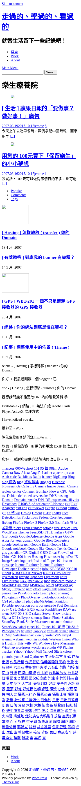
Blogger (45, 482)
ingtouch (26, 561)
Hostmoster (52, 557)
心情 (61, 689)
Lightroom (51, 577)
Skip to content (12, 4)
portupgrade (47, 605)
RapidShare (53, 609)
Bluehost (58, 482)
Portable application (16, 605)
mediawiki (35, 581)
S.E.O (26, 613)
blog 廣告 (9, 482)
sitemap (36, 617)
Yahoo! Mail (33, 651)
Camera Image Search (50, 486)
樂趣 (28, 711)
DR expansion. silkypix (62, 500)
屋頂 (10, 689)
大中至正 (13, 684)
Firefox (18, 522)
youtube (7, 656)
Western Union (60, 639)
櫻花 (36, 711)
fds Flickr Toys (27, 517)
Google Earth (40, 544)
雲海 (37, 738)
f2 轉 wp (13, 513)
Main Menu (10, 68)
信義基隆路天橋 (53, 662)
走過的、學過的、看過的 (48, 770)
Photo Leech (39, 593)
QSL (13, 609)
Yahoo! (18, 651)
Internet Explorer (27, 565)
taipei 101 (34, 627)
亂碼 (67, 656)
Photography (11, 597)
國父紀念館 (38, 678)
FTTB (49, 532)
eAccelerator (41, 504)
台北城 (42, 673)
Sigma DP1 (10, 617)
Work (15, 56)
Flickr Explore (32, 528)
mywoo (19, 589)
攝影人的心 (27, 694)
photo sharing (59, 593)
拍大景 (11, 694)
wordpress (23, 647)
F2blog (26, 513)
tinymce (26, 631)
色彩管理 (59, 727)
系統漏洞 (45, 721)
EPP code (57, 504)
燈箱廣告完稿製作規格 (43, 716)
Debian (12, 496)
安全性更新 (66, 684)
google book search (15, 544)
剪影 (63, 667)
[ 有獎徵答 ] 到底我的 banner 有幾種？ (38, 257)
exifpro (50, 508)
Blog (71, 477)
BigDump (60, 477)
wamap (7, 639)
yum (17, 656)
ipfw (45, 569)
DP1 (41, 500)
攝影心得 (44, 694)
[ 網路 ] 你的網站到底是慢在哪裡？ (35, 327)
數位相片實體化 (27, 700)
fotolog (48, 528)
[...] (12, 136)
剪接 (71, 667)
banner (47, 477)
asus (72, 473)
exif (67, 504)
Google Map (59, 544)
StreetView (10, 627)
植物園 (59, 705)
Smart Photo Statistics (58, 617)
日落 (13, 705)
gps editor (15, 552)
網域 (56, 721)
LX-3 (23, 581)
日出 (55, 700)
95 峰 (44, 468)
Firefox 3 (30, 522)
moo (47, 581)
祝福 (21, 721)
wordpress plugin (43, 647)
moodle (70, 581)
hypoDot (67, 557)
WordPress (39, 778)
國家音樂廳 (19, 678)
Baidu (37, 477)
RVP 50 (16, 613)
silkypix (24, 617)
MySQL (8, 589)
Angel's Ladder (41, 473)
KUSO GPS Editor (56, 573)
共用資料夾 (34, 667)
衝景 (36, 732)
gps (4, 552)
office (37, 589)
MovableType (12, 585)
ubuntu (74, 631)
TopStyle (39, 631)
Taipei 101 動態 (53, 627)
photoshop (49, 597)
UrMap (7, 635)
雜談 (25, 738)
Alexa (25, 473)
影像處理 (41, 689)
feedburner (65, 517)
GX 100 (17, 557)
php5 (29, 601)
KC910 (71, 569)
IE (76, 557)
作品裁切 (32, 662)
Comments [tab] (18, 195)
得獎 (53, 689)
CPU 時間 (68, 491)
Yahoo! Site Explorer (58, 651)
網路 (64, 721)
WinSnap (8, 647)
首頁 (14, 52)
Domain (7, 500)
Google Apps (52, 536)
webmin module (36, 639)
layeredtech (10, 577)
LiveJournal (10, 581)
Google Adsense (31, 536)
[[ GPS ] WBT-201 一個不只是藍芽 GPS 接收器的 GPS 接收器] (15, 291)
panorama (65, 589)
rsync (5, 613)
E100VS (24, 504)
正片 (45, 711)
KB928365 (57, 569)
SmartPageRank (13, 622)
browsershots (11, 486)
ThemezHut (10, 782)
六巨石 (19, 667)
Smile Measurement (40, 622)
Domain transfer (25, 500)
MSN (50, 585)
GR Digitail (30, 552)
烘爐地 (19, 716)
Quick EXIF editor (31, 609)
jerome (39, 126)
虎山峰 (11, 732)
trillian (63, 631)
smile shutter (63, 622)
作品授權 (17, 662)
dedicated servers (30, 496)
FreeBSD (37, 532)
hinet (27, 557)
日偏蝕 (45, 700)
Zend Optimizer (32, 656)
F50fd (56, 513)
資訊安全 (65, 732)
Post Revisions (67, 605)
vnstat (49, 635)
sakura (36, 613)
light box (36, 577)
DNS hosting (58, 496)
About (15, 60)
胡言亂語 (44, 727)
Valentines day (23, 635)
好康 (52, 684)
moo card (58, 581)
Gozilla (73, 548)
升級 (13, 673)
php (11, 601)
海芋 (68, 711)
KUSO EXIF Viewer (27, 573)
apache (58, 473)
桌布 (49, 705)
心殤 (69, 689)
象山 (53, 732)
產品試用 (69, 716)
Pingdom (61, 601)
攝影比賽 (59, 694)
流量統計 (57, 711)
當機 (5, 721)
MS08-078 (37, 585)
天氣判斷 (40, 684)
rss (74, 609)
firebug (7, 522)
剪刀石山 (51, 667)
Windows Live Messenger (57, 643)
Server (47, 613)
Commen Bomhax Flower (40, 491)
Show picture (61, 613)
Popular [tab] (16, 191)
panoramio (9, 593)
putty (5, 609)
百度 (13, 721)
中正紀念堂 (54, 656)
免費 (70, 662)
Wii (35, 643)
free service (62, 528)
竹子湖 (31, 721)
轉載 (17, 738)
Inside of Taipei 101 (48, 561)
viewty (39, 635)
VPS (57, 635)
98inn (53, 468)
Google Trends (56, 548)
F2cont (37, 513)
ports (34, 605)
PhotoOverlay (31, 597)
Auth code (9, 477)
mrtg (25, 585)
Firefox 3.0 (46, 522)
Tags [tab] (14, 199)
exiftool (61, 508)
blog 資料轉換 (28, 482)
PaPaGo (23, 593)
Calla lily (27, 486)
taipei (22, 627)
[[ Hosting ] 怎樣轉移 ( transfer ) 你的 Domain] (15, 223)
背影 (32, 727)
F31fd (47, 513)
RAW (67, 609)
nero (29, 589)
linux (63, 577)
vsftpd (66, 635)
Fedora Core (47, 517)
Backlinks (25, 477)
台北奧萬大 (58, 673)
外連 (51, 678)
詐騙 (45, 732)
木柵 (29, 705)
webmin (19, 639)
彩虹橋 (27, 689)
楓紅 (69, 705)
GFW (69, 532)
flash (58, 522)
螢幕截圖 (25, 732)
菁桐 (71, 727)
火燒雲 (7, 716)
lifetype (24, 577)
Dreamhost (9, 504)
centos (16, 491)
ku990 (6, 573)
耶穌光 (22, 727)
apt (66, 473)
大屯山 (27, 684)
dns (45, 496)
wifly (28, 643)
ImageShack (10, 561)
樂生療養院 (15, 711)
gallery (59, 532)
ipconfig (35, 569)
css (4, 496)
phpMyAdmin (44, 601)
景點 (21, 705)
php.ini (20, 601)
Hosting (37, 557)
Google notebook (14, 548)
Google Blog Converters (51, 540)
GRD (44, 552)
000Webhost (24, 468)
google (13, 536)
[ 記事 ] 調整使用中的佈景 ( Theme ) (35, 347)
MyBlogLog (64, 585)
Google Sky (36, 548)
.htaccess (8, 468)
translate (52, 631)
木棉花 (39, 705)
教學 (10, 700)
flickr (17, 528)
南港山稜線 (27, 673)
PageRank (49, 589)
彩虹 (18, 689)
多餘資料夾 (65, 678)
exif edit (21, 508)
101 (36, 468)
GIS (5, 536)
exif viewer (36, 508)
